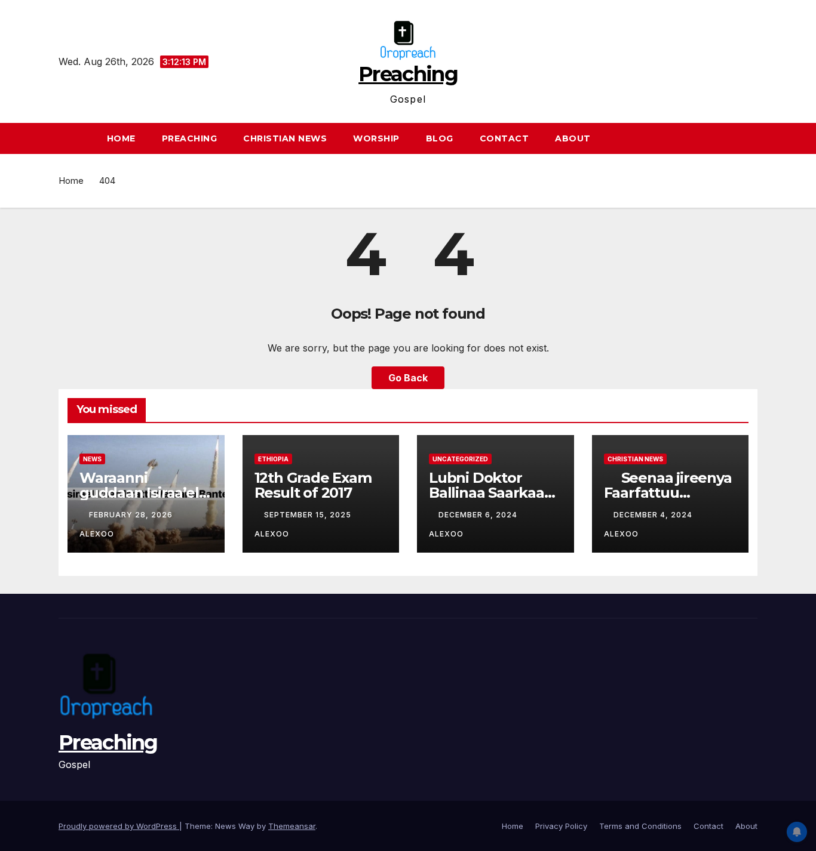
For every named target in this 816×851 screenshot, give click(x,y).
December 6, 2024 (479, 514)
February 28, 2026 (132, 514)
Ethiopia (273, 458)
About (573, 138)
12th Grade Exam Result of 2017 (313, 485)
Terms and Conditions (640, 826)
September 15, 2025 (309, 514)
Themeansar (291, 826)
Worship (376, 138)
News (92, 458)
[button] (753, 138)
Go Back (408, 378)
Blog (439, 138)
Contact (504, 138)
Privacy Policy (561, 826)
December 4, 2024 (654, 514)
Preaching (408, 74)
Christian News (285, 138)
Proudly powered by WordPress (119, 826)
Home (121, 138)
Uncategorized (460, 458)
